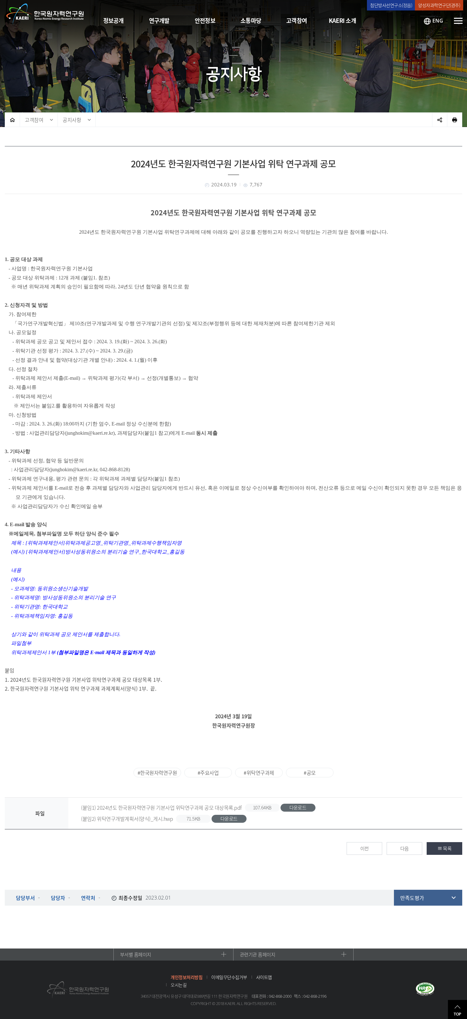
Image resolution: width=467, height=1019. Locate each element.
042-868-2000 (280, 996)
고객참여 (34, 120)
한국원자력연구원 (45, 14)
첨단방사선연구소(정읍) (391, 5)
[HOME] (12, 120)
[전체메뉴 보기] (458, 21)
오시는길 (178, 985)
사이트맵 (264, 977)
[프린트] (454, 120)
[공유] (439, 120)
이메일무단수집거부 (229, 977)
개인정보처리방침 (186, 977)
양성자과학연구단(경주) (439, 5)
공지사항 (72, 120)
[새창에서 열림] (425, 990)
